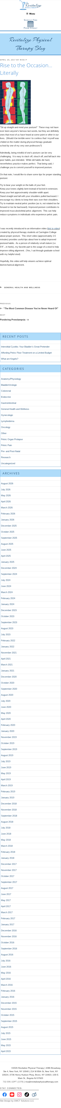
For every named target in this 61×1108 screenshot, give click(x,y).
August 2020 (7, 695)
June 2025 (6, 550)
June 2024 (6, 586)
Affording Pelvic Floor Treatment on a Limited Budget (26, 352)
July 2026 (5, 489)
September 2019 (9, 749)
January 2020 (7, 731)
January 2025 (7, 562)
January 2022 (7, 646)
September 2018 (9, 815)
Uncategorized (8, 463)
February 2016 (8, 991)
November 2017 (9, 870)
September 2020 (9, 689)
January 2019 (7, 797)
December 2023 (9, 610)
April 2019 (6, 779)
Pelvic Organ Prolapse (12, 439)
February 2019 (8, 791)
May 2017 (6, 900)
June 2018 (6, 833)
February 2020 (8, 725)
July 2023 (5, 634)
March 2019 (7, 785)
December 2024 (9, 568)
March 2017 (7, 912)
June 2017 (6, 894)
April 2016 (6, 979)
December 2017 (9, 864)
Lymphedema (7, 421)
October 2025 (7, 532)
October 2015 (7, 1015)
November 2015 (9, 1009)
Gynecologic (7, 415)
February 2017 (8, 918)
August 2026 (7, 483)
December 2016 (9, 930)
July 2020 (5, 701)
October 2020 (7, 682)
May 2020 (6, 713)
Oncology (5, 427)
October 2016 (7, 942)
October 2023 (7, 616)
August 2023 (7, 628)
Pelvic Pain (6, 445)
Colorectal (6, 391)
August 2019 (7, 755)
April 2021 (6, 658)
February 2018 (8, 852)
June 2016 (6, 966)
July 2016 (5, 960)
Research (6, 457)
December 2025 (9, 525)
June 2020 (6, 707)
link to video (53, 228)
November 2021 (9, 652)
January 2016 (7, 997)
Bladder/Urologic (9, 385)
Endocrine (6, 397)
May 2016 (6, 972)
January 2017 (7, 924)
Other (4, 433)
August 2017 (7, 888)
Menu (32, 13)
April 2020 (6, 719)
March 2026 (7, 507)
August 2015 (7, 1027)
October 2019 (7, 743)
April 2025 (6, 556)
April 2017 (6, 906)
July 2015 (5, 1033)
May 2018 (6, 840)
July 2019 (5, 761)
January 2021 (7, 670)
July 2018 (5, 827)
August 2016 (7, 954)
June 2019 (6, 767)
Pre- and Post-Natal (10, 451)
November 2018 (9, 809)
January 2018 (7, 858)
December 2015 (9, 1003)
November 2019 (9, 737)
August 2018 (7, 822)
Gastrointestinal (8, 403)
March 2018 (7, 846)
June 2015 (6, 1039)
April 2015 (6, 1051)
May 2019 (6, 773)
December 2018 (9, 803)
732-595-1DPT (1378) (13, 1082)
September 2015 (9, 1021)
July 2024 (5, 580)
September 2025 (9, 538)
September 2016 (9, 948)
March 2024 (7, 592)
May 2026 (6, 495)
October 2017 (7, 876)
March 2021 (7, 664)
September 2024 (9, 574)
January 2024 (7, 604)
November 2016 (9, 936)
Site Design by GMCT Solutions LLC (17, 1101)
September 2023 (9, 622)
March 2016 (7, 985)
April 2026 (6, 501)
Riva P (23, 60)
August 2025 (7, 544)
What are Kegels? (9, 359)
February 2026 (8, 513)
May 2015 (6, 1045)
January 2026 (7, 519)
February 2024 (8, 598)
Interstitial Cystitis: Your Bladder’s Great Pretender (25, 346)
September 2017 (9, 882)
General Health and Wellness (22, 287)
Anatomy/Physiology (11, 379)
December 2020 (9, 676)
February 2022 (8, 640)
